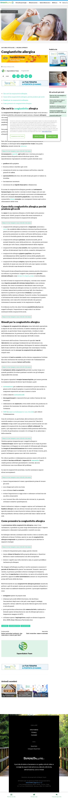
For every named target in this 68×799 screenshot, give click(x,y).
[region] (34, 129)
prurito (15, 154)
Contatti (34, 735)
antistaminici (8, 386)
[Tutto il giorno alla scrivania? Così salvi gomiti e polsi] (24, 690)
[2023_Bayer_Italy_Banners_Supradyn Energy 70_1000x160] (24, 58)
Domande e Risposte (9, 692)
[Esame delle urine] (8, 690)
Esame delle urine (8, 695)
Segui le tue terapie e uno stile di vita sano (16, 151)
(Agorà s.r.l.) (37, 782)
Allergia (4, 626)
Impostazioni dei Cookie (17, 136)
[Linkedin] (26, 76)
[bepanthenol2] (58, 79)
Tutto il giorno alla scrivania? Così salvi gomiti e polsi (25, 694)
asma (32, 276)
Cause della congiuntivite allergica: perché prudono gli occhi (24, 97)
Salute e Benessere (24, 689)
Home (4, 11)
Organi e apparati (22, 47)
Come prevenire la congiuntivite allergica (17, 103)
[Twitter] (18, 76)
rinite (5, 229)
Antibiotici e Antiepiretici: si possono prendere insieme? (58, 106)
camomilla (35, 460)
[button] (65, 2)
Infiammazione (14, 626)
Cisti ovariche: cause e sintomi (37, 633)
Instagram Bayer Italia (34, 749)
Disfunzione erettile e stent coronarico (40, 694)
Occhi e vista (25, 626)
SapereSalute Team (13, 70)
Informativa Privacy (34, 731)
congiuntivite (21, 108)
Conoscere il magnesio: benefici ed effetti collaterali (58, 111)
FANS (5, 412)
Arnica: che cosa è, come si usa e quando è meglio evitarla (57, 101)
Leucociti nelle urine (55, 115)
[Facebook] (14, 76)
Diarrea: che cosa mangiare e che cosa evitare (58, 96)
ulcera (12, 199)
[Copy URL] (30, 76)
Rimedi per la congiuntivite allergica (15, 100)
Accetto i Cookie (52, 136)
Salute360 (29, 782)
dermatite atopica (23, 276)
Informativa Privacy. (47, 131)
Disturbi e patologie (11, 11)
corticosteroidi (19, 395)
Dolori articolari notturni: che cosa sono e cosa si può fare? (11, 634)
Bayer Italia (34, 746)
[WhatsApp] (22, 76)
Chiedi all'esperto (39, 691)
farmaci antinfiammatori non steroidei (21, 412)
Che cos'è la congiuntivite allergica (15, 93)
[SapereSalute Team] (3, 70)
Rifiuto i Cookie (39, 136)
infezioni (23, 146)
